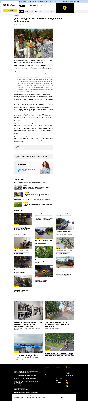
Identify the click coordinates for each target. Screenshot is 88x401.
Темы (46, 374)
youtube (68, 375)
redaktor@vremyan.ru (21, 385)
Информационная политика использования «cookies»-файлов (26, 392)
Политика (58, 366)
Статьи (46, 368)
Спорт (57, 372)
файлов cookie (17, 397)
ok (72, 375)
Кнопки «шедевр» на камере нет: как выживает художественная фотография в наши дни (28, 323)
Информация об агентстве (19, 388)
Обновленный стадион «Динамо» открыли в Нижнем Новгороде (27, 355)
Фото (46, 372)
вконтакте (66, 375)
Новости (47, 366)
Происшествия (59, 378)
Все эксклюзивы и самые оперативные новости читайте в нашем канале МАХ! (33, 147)
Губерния (58, 376)
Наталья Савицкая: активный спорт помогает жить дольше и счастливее (59, 353)
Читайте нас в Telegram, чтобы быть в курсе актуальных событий (33, 156)
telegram (70, 375)
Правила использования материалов (21, 389)
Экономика (58, 368)
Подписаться (10, 10)
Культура (57, 374)
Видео (46, 376)
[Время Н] (20, 6)
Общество (16, 15)
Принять (62, 397)
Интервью (47, 370)
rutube (66, 377)
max (68, 377)
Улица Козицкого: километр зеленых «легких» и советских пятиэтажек (57, 323)
